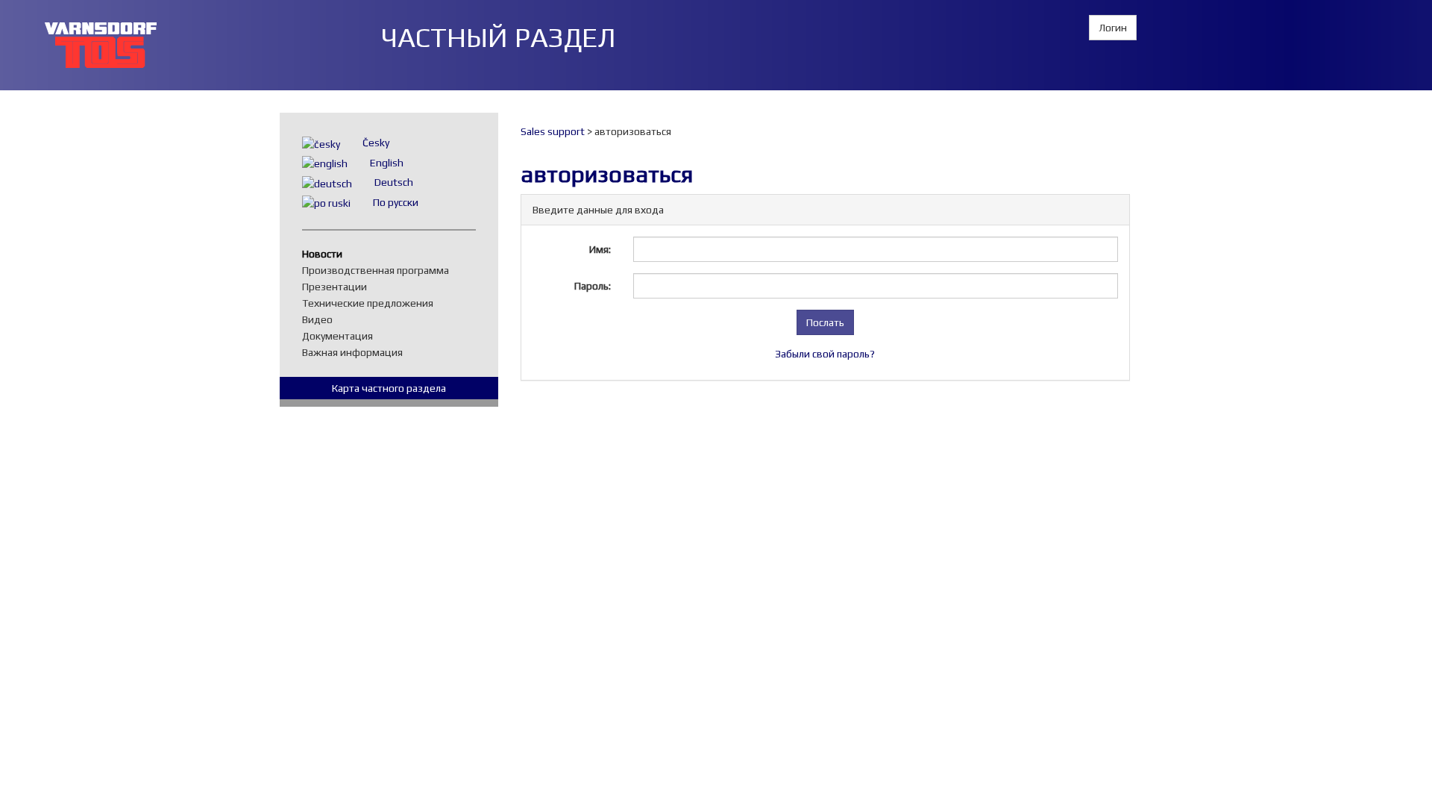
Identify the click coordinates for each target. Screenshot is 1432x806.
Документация (341, 336)
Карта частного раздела (389, 388)
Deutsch (393, 182)
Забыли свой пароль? (825, 354)
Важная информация (356, 352)
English (386, 163)
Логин (1113, 28)
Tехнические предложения (371, 303)
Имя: (600, 249)
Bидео (321, 319)
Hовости (326, 254)
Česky (375, 143)
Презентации (338, 287)
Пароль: (592, 286)
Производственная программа (379, 270)
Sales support (553, 131)
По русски (395, 202)
